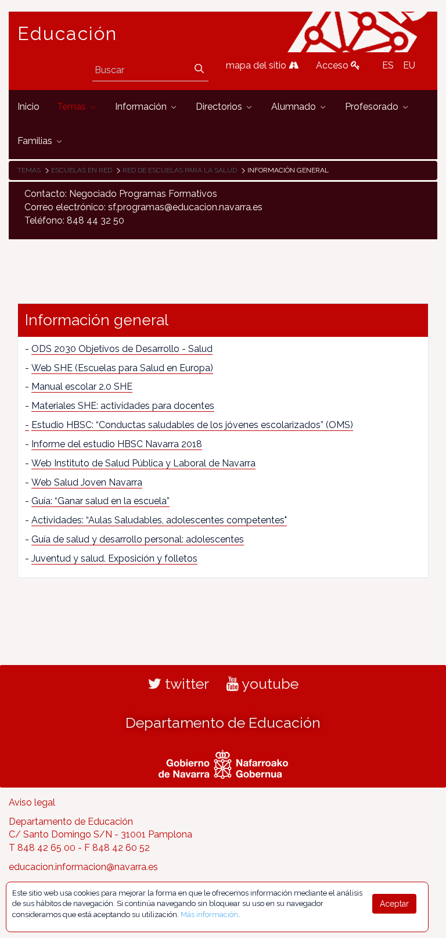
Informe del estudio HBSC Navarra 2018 (116, 444)
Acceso (333, 65)
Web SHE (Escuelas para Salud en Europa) (122, 367)
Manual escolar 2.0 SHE (81, 386)
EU (409, 65)
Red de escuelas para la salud (180, 170)
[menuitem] (28, 107)
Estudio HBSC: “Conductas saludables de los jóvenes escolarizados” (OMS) (192, 424)
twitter (185, 683)
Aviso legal (32, 802)
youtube (268, 683)
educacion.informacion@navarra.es (83, 866)
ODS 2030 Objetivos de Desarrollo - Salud (122, 348)
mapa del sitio (257, 65)
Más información (209, 914)
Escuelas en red (81, 170)
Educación (67, 33)
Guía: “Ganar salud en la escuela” (100, 500)
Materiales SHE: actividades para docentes (122, 405)
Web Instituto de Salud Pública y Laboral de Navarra (143, 463)
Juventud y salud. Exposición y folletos (114, 558)
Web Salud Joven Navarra (86, 482)
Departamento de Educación (223, 722)
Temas (29, 170)
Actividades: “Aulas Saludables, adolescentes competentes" (159, 520)
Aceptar (394, 903)
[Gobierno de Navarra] (223, 762)
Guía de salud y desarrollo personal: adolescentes (137, 539)
